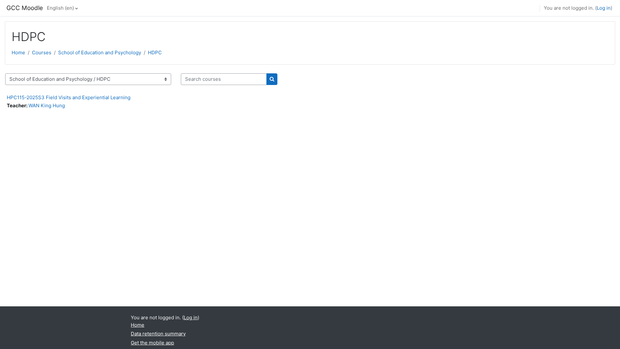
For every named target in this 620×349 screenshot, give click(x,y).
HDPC (155, 52)
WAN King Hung (46, 105)
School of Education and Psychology (99, 52)
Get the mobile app (152, 343)
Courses (41, 52)
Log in (604, 8)
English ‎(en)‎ (60, 8)
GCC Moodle (24, 8)
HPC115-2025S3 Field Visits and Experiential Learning (68, 97)
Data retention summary (158, 334)
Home (18, 52)
